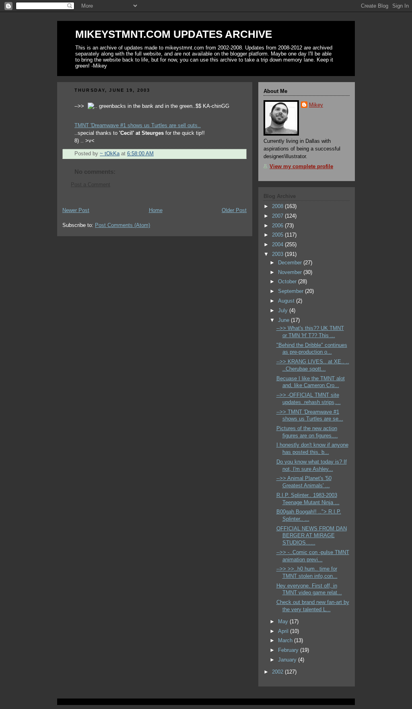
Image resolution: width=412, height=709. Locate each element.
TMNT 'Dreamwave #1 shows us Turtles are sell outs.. (137, 125)
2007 (278, 216)
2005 (278, 235)
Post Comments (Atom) (122, 225)
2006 (278, 226)
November (290, 272)
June (284, 320)
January (288, 660)
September (291, 291)
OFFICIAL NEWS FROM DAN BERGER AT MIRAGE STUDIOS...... (311, 536)
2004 (278, 244)
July (283, 310)
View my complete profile (301, 166)
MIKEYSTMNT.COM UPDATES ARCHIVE (173, 34)
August (287, 301)
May (284, 621)
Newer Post (75, 210)
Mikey (316, 105)
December (290, 263)
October (288, 281)
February (289, 650)
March (286, 640)
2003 (278, 254)
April (284, 631)
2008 (278, 206)
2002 (278, 672)
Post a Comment (90, 185)
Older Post (234, 210)
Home (156, 210)
